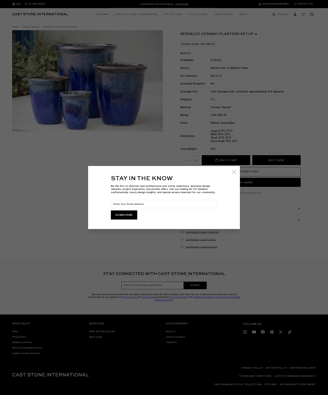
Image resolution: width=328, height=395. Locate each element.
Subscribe (124, 215)
